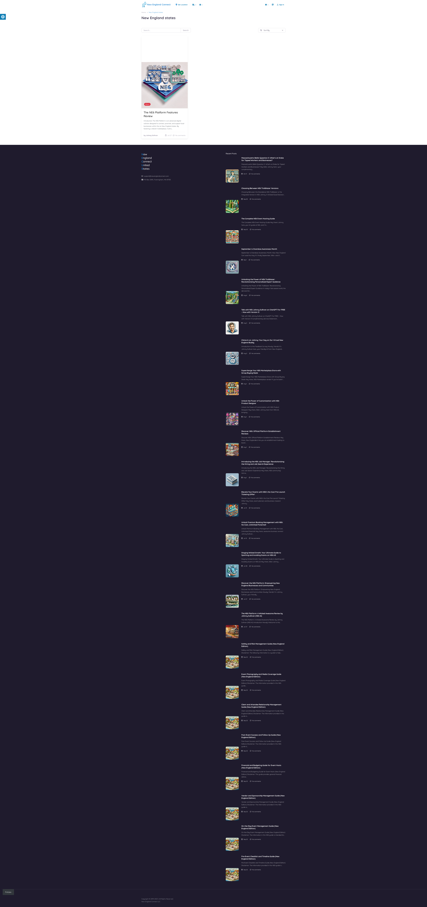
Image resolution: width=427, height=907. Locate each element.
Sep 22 (246, 229)
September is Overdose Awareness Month (259, 249)
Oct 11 (245, 174)
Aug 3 (245, 323)
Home (143, 12)
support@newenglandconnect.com (156, 176)
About (147, 104)
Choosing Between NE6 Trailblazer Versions (259, 188)
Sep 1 (245, 260)
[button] (3, 17)
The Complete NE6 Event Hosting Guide (258, 218)
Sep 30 (246, 199)
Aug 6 (245, 295)
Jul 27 (245, 599)
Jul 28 (245, 566)
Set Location (182, 5)
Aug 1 (245, 384)
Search (186, 30)
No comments (255, 174)
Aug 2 (245, 353)
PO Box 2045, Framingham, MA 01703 (157, 180)
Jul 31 (245, 508)
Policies (8, 892)
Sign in (281, 5)
